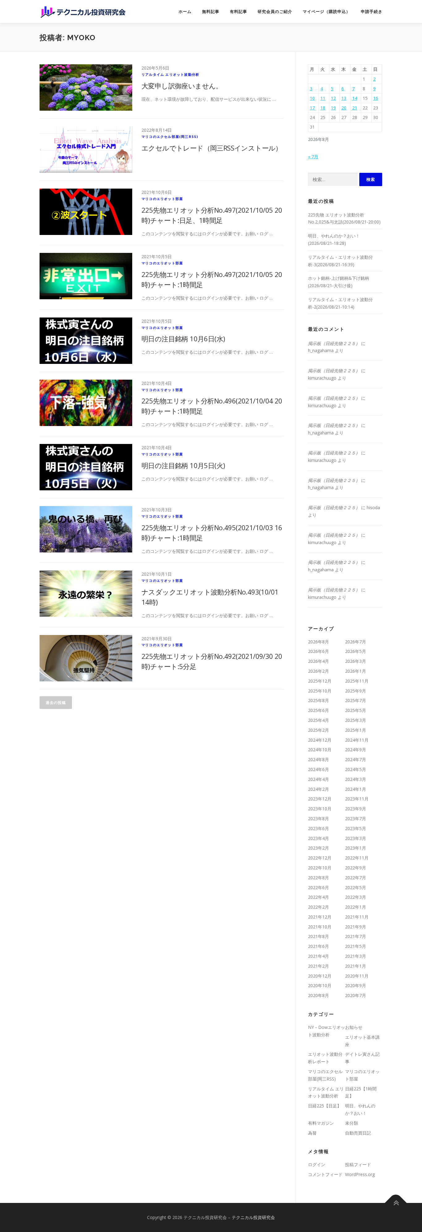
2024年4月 (318, 779)
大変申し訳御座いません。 (181, 85)
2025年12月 (319, 681)
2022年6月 (318, 887)
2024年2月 (318, 789)
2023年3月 (355, 838)
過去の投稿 (56, 702)
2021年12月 (319, 917)
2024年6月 (318, 769)
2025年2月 (318, 730)
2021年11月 (357, 917)
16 (375, 98)
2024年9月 (355, 749)
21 (354, 108)
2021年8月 (318, 936)
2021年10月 (319, 927)
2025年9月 (355, 691)
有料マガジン (321, 1123)
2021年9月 (355, 927)
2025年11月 (357, 681)
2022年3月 (355, 897)
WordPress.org (360, 1174)
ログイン (316, 1164)
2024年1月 (355, 789)
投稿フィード (358, 1164)
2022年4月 (318, 897)
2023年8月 (318, 818)
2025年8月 (318, 700)
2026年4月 (318, 661)
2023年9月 (355, 809)
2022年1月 (355, 907)
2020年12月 (319, 976)
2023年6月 (318, 828)
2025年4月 (318, 720)
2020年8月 (318, 995)
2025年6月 (318, 710)
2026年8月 (318, 642)
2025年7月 (355, 700)
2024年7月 (355, 759)
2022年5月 (355, 887)
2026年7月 (355, 642)
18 (322, 108)
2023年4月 (318, 838)
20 (343, 108)
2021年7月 (355, 936)
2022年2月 (318, 907)
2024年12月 (319, 740)
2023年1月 (355, 848)
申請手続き (371, 11)
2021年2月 (318, 966)
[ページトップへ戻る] (396, 1203)
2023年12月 (319, 799)
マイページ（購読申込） (326, 11)
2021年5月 (355, 946)
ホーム (185, 11)
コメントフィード (325, 1174)
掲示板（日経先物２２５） (334, 343)
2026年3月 (355, 661)
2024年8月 (318, 759)
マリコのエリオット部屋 (162, 198)
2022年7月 (355, 877)
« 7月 (313, 157)
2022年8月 (318, 877)
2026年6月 (318, 651)
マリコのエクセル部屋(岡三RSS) (169, 136)
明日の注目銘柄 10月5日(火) (183, 465)
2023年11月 (357, 799)
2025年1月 (355, 730)
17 (312, 108)
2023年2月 (318, 848)
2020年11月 (357, 976)
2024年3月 (355, 779)
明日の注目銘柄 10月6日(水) (183, 338)
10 (312, 98)
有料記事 (238, 11)
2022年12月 (319, 858)
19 (333, 108)
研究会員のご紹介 (275, 11)
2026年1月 (355, 671)
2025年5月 (355, 710)
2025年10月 (319, 691)
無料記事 (210, 11)
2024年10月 (319, 749)
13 (343, 98)
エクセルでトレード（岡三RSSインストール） (211, 147)
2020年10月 (319, 985)
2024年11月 (357, 740)
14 (354, 98)
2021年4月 (318, 956)
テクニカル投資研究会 (253, 1217)
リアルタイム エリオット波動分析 (170, 74)
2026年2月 (318, 671)
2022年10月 (319, 868)
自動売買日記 (358, 1133)
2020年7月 (355, 995)
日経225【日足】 (324, 1106)
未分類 (351, 1123)
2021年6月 (318, 946)
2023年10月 (319, 809)
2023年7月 (355, 818)
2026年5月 (355, 651)
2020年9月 (355, 985)
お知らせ (353, 1027)
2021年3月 (355, 956)
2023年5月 (355, 828)
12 (333, 98)
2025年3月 (355, 720)
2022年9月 (355, 868)
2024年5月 (355, 769)
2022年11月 (357, 858)
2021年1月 (355, 966)
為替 (312, 1133)
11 (322, 98)
